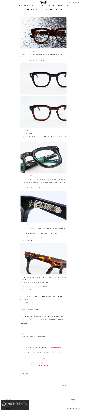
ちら (38, 309)
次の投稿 (64, 385)
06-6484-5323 (44, 365)
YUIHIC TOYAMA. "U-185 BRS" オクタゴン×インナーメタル (57, 382)
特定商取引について (10, 399)
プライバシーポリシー (18, 408)
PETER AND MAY (24, 373)
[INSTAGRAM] (68, 5)
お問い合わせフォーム (56, 347)
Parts (43, 2)
